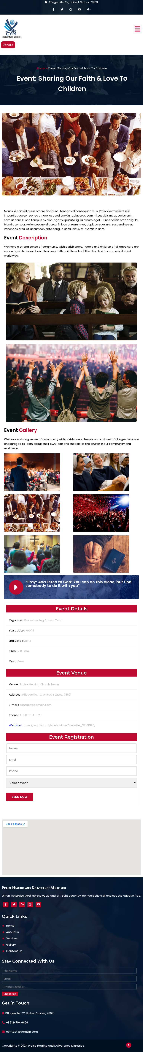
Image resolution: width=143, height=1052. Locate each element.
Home (41, 68)
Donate (8, 45)
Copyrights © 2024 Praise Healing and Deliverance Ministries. (43, 1046)
